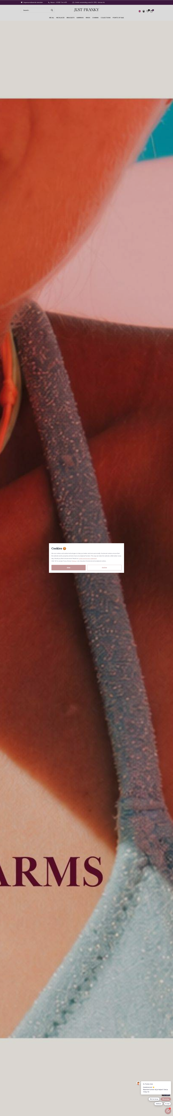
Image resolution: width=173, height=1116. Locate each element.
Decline (104, 567)
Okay (68, 567)
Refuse (74, 561)
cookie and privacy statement (88, 558)
